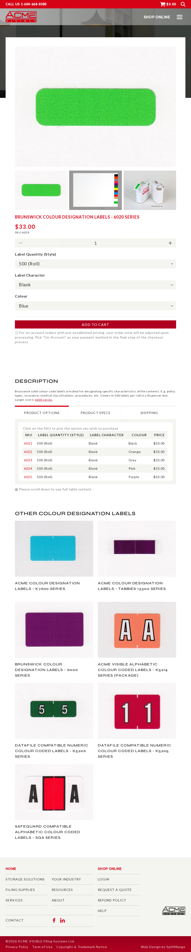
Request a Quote (115, 890)
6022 (28, 452)
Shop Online (110, 869)
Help (102, 911)
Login (103, 879)
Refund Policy (112, 900)
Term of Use (42, 947)
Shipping (149, 413)
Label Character (30, 275)
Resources (62, 890)
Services (14, 900)
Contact (15, 920)
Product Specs (95, 413)
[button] (179, 17)
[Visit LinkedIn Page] (62, 920)
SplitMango (176, 947)
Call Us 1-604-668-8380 (26, 4)
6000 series (43, 399)
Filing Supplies (20, 890)
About (58, 900)
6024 (28, 468)
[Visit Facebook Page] (54, 920)
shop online (157, 17)
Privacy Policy (17, 947)
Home (11, 869)
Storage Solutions (25, 879)
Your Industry (66, 879)
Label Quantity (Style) (35, 254)
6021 (28, 443)
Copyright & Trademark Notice (81, 947)
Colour (21, 296)
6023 (28, 460)
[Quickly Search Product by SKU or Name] (183, 4)
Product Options (42, 413)
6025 (28, 477)
